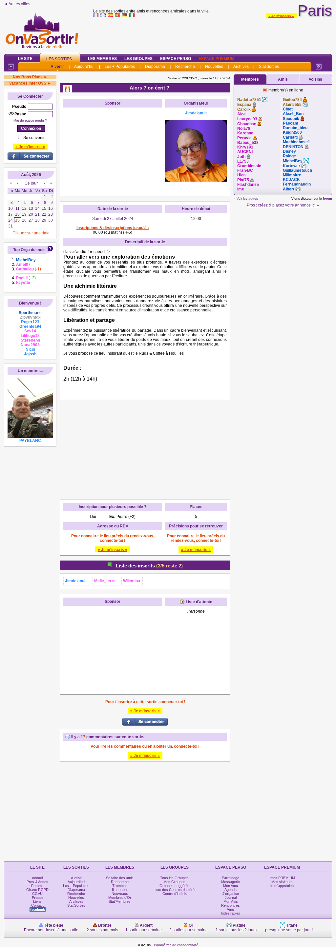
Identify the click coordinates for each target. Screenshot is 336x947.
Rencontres (230, 905)
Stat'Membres (120, 901)
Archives (241, 66)
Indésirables (230, 913)
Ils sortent (120, 890)
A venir (57, 66)
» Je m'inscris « (281, 16)
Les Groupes (138, 58)
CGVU (37, 894)
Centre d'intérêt (174, 894)
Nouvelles (214, 66)
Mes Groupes (174, 882)
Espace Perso (175, 58)
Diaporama (155, 66)
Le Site (25, 58)
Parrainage (230, 878)
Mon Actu (230, 886)
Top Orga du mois (29, 249)
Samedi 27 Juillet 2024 (112, 218)
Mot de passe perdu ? (30, 120)
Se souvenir (34, 137)
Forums (37, 886)
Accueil (37, 878)
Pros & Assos (37, 882)
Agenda (230, 890)
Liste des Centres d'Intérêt (175, 890)
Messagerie (230, 882)
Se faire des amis (120, 878)
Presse (37, 897)
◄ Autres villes (17, 4)
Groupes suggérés (174, 886)
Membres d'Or (119, 897)
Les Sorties (59, 59)
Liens (37, 901)
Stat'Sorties (269, 66)
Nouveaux (120, 894)
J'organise (230, 894)
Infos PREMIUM (282, 878)
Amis (283, 79)
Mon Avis (230, 901)
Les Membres (102, 58)
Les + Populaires (120, 66)
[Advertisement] (212, 34)
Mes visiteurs (282, 882)
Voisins (315, 79)
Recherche (185, 66)
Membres (250, 79)
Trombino (119, 886)
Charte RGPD (37, 890)
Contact (37, 905)
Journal (231, 897)
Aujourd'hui (84, 66)
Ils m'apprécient (282, 886)
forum (327, 198)
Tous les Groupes (174, 878)
